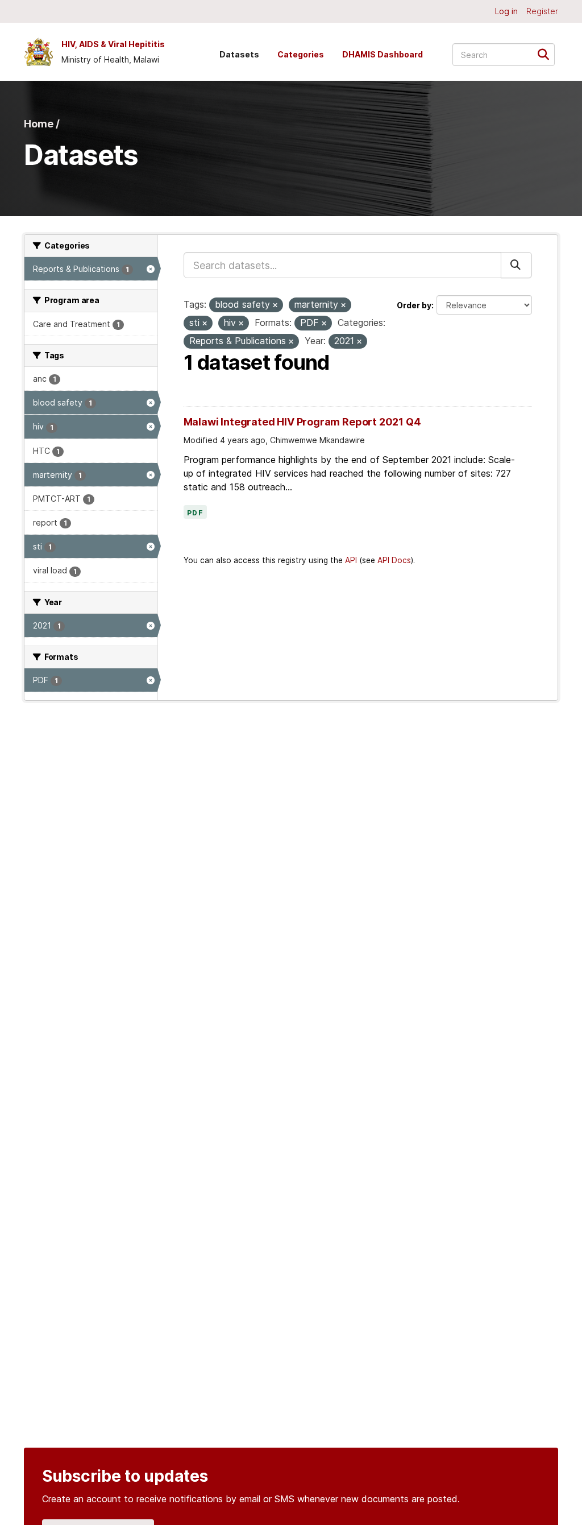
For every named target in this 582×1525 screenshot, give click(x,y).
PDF (195, 513)
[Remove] (275, 305)
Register (542, 11)
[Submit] (547, 54)
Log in (506, 11)
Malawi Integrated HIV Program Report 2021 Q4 (302, 422)
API (351, 560)
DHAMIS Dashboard (382, 54)
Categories (300, 54)
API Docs (394, 560)
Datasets (239, 54)
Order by (414, 305)
